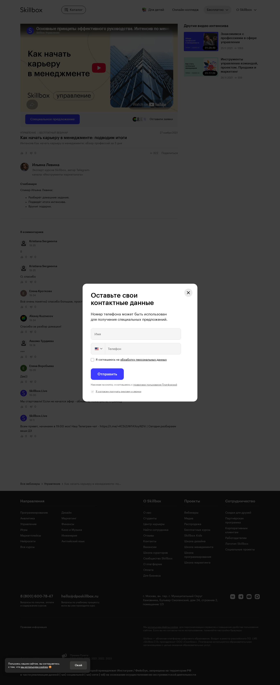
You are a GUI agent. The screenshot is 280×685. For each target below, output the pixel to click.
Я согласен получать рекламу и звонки (118, 391)
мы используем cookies (34, 667)
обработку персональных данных (143, 359)
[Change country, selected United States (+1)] (98, 348)
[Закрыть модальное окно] (188, 293)
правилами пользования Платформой (155, 385)
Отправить (107, 374)
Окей (78, 665)
